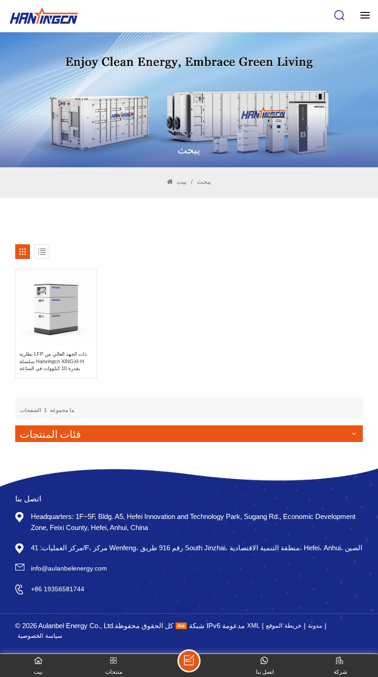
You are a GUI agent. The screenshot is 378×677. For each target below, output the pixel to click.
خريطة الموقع (283, 625)
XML (253, 625)
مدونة (315, 625)
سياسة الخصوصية (40, 635)
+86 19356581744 (57, 589)
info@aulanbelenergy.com (69, 568)
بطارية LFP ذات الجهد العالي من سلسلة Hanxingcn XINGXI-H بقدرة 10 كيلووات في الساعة (53, 361)
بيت (181, 181)
